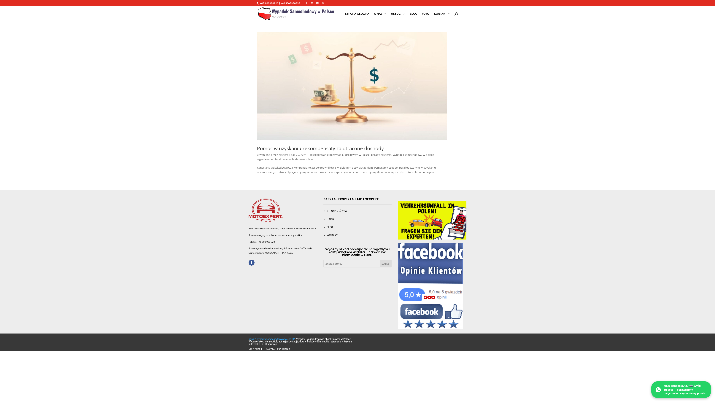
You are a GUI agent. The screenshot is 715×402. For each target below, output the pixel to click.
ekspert (283, 155)
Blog (413, 13)
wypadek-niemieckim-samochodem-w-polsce (285, 159)
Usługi (396, 13)
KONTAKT (332, 235)
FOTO (425, 13)
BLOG (330, 227)
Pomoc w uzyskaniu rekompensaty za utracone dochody (320, 148)
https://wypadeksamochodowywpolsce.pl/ (272, 339)
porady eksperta (381, 155)
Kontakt (440, 13)
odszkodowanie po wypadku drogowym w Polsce (339, 155)
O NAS (378, 13)
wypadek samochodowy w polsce (413, 155)
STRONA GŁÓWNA (357, 13)
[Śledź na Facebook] (252, 263)
